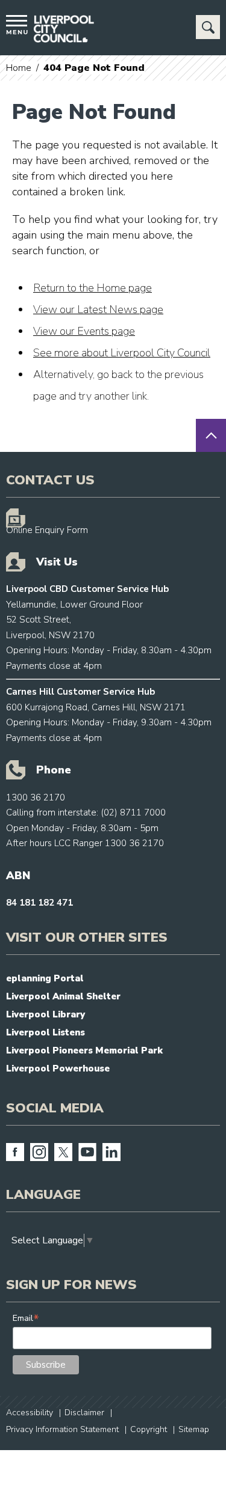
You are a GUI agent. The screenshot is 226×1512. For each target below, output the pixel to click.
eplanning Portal (45, 978)
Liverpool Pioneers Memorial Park (84, 1050)
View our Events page (84, 331)
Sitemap (193, 1429)
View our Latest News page (98, 309)
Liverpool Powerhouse (58, 1068)
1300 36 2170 (35, 797)
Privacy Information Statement (62, 1429)
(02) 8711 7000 (133, 812)
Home (18, 68)
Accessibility (29, 1412)
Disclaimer (84, 1412)
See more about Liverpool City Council (121, 353)
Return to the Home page (92, 288)
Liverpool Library (45, 1014)
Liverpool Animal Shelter (63, 996)
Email (26, 1318)
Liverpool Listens (45, 1032)
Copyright (148, 1429)
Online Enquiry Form (47, 530)
